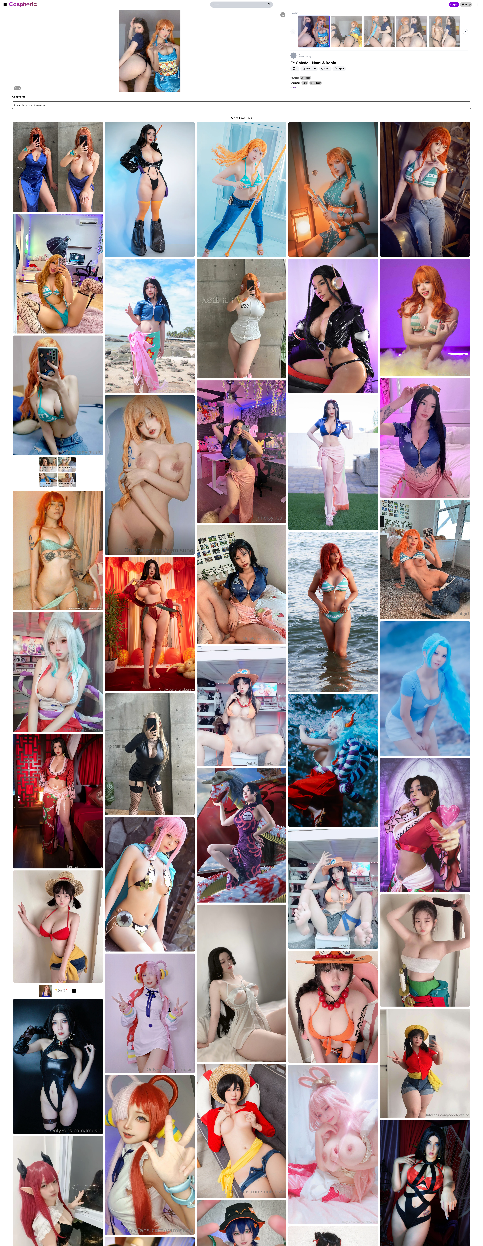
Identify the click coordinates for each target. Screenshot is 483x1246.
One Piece (305, 77)
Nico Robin (315, 83)
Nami (304, 83)
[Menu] (477, 4)
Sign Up (466, 4)
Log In (453, 4)
